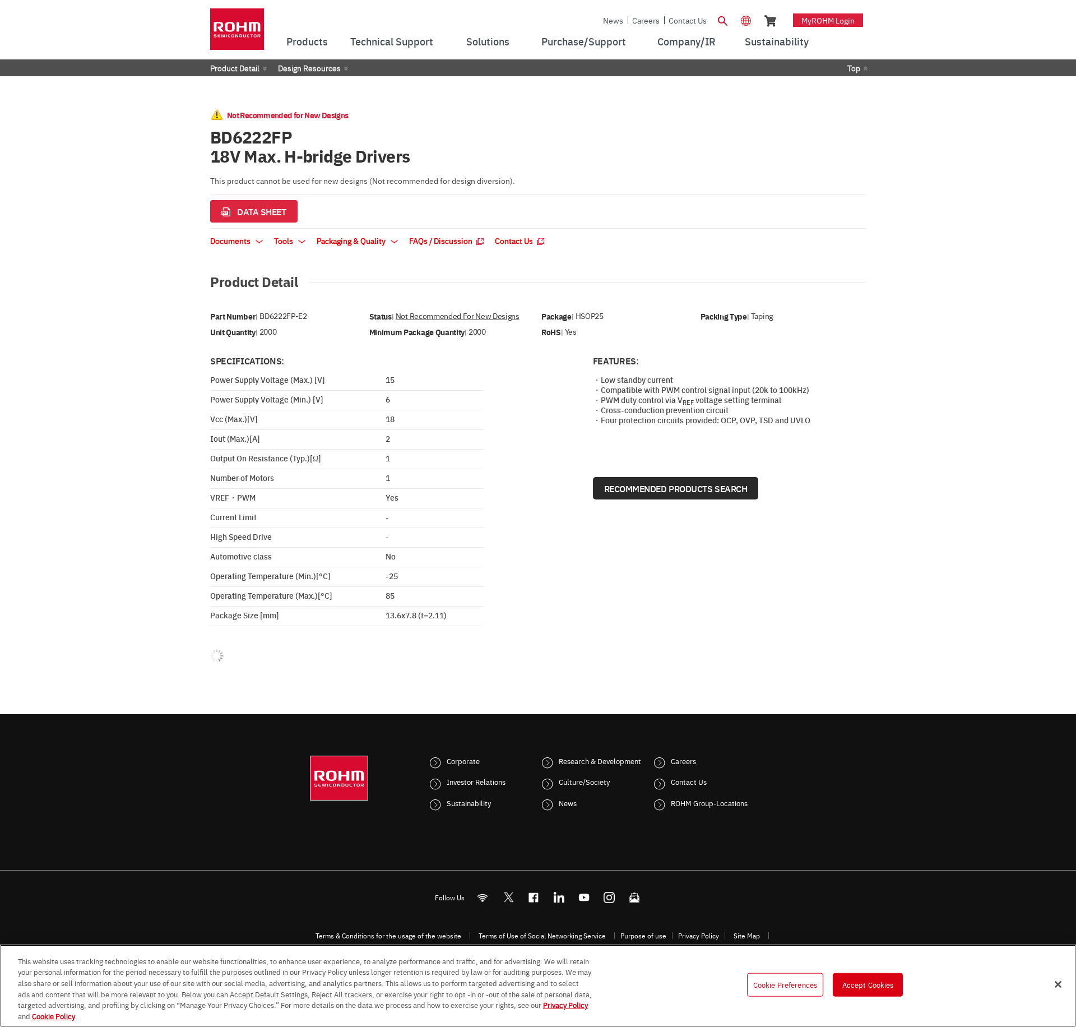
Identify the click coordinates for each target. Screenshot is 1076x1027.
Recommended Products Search (676, 488)
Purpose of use (643, 935)
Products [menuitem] (307, 41)
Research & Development (600, 761)
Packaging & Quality (352, 240)
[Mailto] (635, 897)
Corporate (463, 761)
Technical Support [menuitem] (391, 41)
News (613, 20)
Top (853, 67)
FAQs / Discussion (441, 240)
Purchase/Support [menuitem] (583, 41)
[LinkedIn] (559, 897)
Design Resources (309, 67)
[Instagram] (609, 897)
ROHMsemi (508, 897)
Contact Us (688, 20)
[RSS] (483, 897)
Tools (284, 240)
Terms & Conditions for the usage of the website (388, 935)
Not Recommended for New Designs (458, 316)
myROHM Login (828, 20)
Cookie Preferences (785, 984)
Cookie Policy (53, 1015)
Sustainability (469, 803)
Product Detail (234, 67)
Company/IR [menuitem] (686, 41)
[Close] (1058, 984)
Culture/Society (584, 781)
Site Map (747, 935)
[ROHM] (237, 32)
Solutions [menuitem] (487, 41)
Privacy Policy (698, 935)
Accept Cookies (868, 984)
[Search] (722, 20)
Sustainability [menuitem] (777, 41)
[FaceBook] (534, 897)
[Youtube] (584, 897)
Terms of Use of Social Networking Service (542, 935)
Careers (646, 20)
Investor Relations (476, 781)
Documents (231, 240)
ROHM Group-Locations (709, 803)
